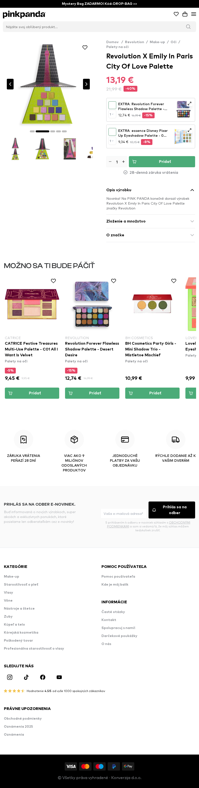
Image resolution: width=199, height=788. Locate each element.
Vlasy (8, 592)
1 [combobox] (110, 114)
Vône (8, 600)
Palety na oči (117, 47)
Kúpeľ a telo (14, 624)
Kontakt (108, 620)
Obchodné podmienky (23, 718)
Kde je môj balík (114, 584)
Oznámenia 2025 (18, 726)
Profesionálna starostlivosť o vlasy (34, 648)
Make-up (157, 42)
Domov (114, 42)
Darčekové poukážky (119, 636)
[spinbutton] (117, 161)
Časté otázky (113, 612)
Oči (173, 42)
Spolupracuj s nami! (118, 628)
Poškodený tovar (18, 640)
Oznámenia (14, 734)
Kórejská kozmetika (21, 632)
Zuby (8, 616)
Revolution (134, 42)
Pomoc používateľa (118, 576)
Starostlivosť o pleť (21, 584)
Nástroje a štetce (19, 608)
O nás (106, 644)
